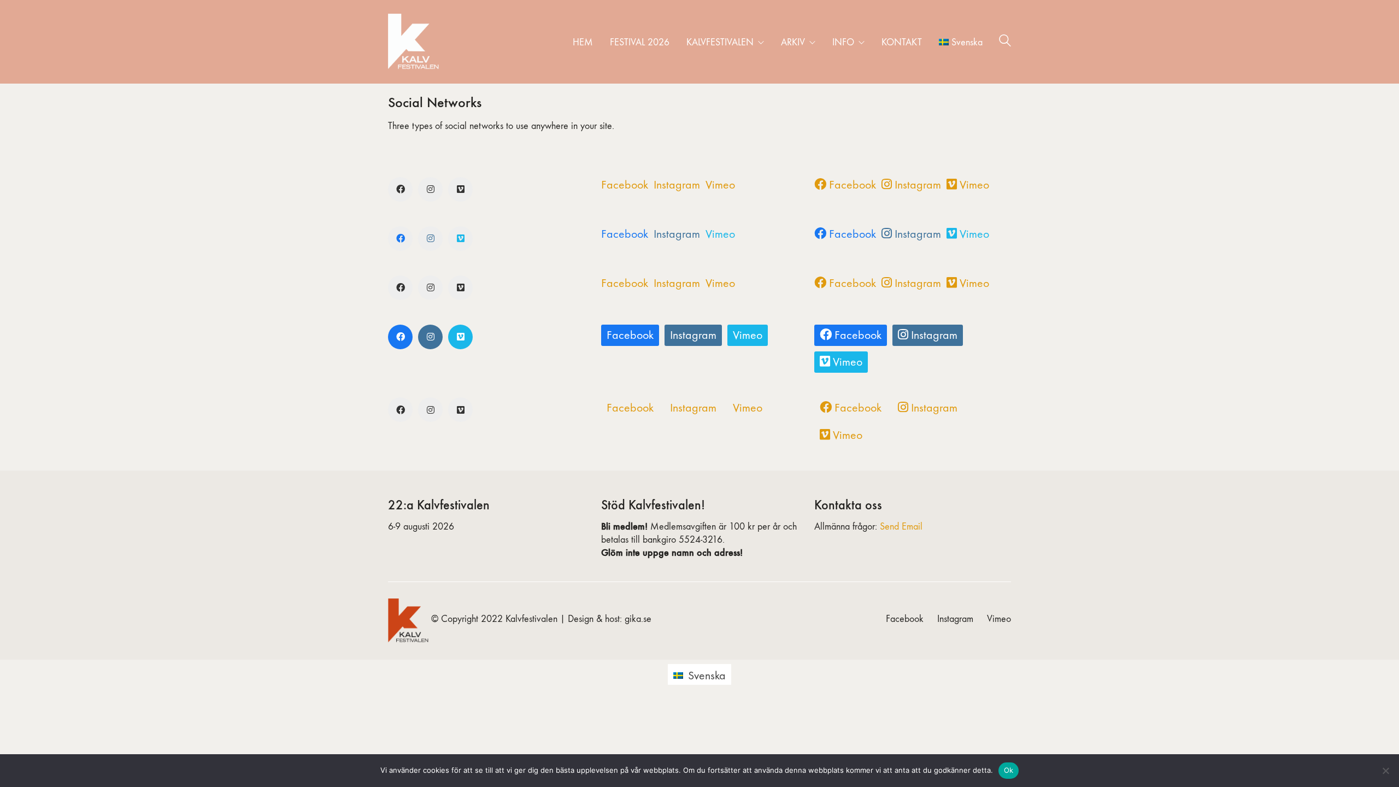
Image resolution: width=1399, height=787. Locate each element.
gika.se (638, 619)
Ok (1009, 770)
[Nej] (1385, 770)
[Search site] (1005, 42)
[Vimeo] (460, 189)
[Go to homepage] (415, 42)
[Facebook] (400, 189)
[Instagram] (430, 189)
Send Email (901, 526)
